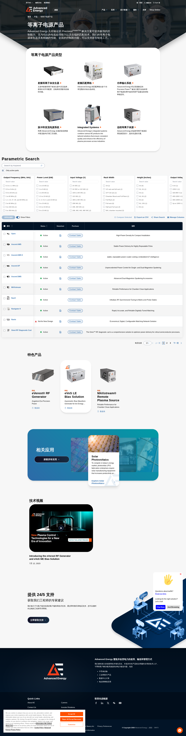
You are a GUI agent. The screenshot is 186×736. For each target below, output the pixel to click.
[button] (180, 730)
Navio (13, 319)
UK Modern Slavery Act (86, 726)
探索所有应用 (50, 459)
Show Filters (25, 217)
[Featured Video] (61, 528)
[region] (44, 721)
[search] (23, 165)
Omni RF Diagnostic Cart (21, 330)
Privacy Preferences (104, 726)
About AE (31, 703)
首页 (29, 17)
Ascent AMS (16, 244)
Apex (13, 234)
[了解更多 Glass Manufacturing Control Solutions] (142, 443)
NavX (13, 298)
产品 (36, 17)
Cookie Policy (39, 727)
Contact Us (32, 707)
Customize (71, 724)
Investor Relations (68, 707)
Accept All (71, 714)
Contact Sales (75, 235)
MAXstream (16, 287)
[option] (18, 186)
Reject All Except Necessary (71, 719)
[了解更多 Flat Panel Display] (125, 443)
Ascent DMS (16, 276)
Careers (64, 703)
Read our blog (160, 594)
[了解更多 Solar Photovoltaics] (103, 443)
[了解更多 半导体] (86, 443)
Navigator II (16, 309)
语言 (140, 3)
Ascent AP (15, 266)
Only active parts (12, 170)
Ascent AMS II (17, 255)
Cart (157, 3)
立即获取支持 (36, 620)
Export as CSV (143, 217)
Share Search (159, 217)
